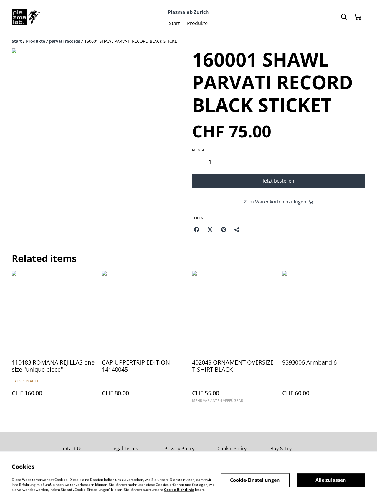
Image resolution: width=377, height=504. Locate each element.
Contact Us (70, 448)
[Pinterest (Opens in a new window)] (223, 229)
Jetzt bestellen (278, 181)
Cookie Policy (232, 448)
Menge (198, 150)
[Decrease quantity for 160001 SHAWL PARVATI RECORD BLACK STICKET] (198, 162)
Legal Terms (124, 448)
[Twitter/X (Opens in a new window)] (210, 229)
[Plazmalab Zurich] (26, 17)
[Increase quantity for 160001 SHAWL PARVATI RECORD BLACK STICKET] (221, 162)
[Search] (344, 17)
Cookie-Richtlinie (179, 489)
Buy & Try (281, 448)
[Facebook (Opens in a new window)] (196, 229)
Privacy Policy (179, 448)
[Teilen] (237, 229)
